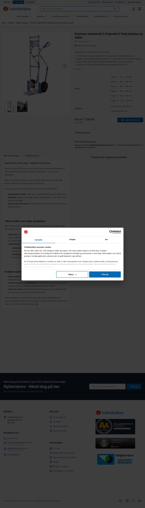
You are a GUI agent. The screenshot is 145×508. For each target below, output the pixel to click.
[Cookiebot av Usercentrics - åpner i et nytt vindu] (111, 232)
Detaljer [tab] (72, 239)
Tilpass (71, 274)
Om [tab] (106, 239)
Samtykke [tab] (38, 240)
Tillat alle (104, 274)
